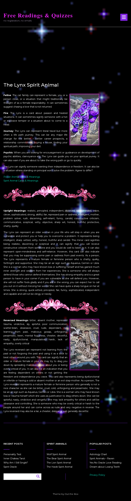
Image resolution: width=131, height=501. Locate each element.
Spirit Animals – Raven (102, 458)
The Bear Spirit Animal (59, 458)
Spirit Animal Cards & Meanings (21, 180)
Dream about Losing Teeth (105, 466)
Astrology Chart (98, 454)
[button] (123, 17)
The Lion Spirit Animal (59, 462)
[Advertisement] (65, 51)
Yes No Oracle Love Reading (105, 462)
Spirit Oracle (10, 466)
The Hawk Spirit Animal (59, 466)
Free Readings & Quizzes (38, 15)
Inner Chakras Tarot (14, 458)
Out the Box (71, 494)
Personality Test (12, 454)
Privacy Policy (97, 475)
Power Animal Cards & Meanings (22, 176)
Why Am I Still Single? (16, 462)
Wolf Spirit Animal (56, 454)
